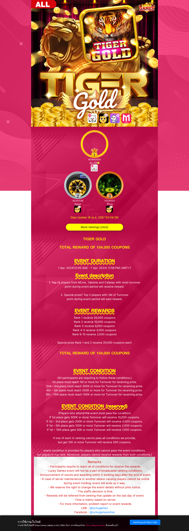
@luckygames (99, 508)
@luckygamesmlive (102, 512)
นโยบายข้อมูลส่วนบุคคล (95, 525)
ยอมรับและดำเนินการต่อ (145, 522)
